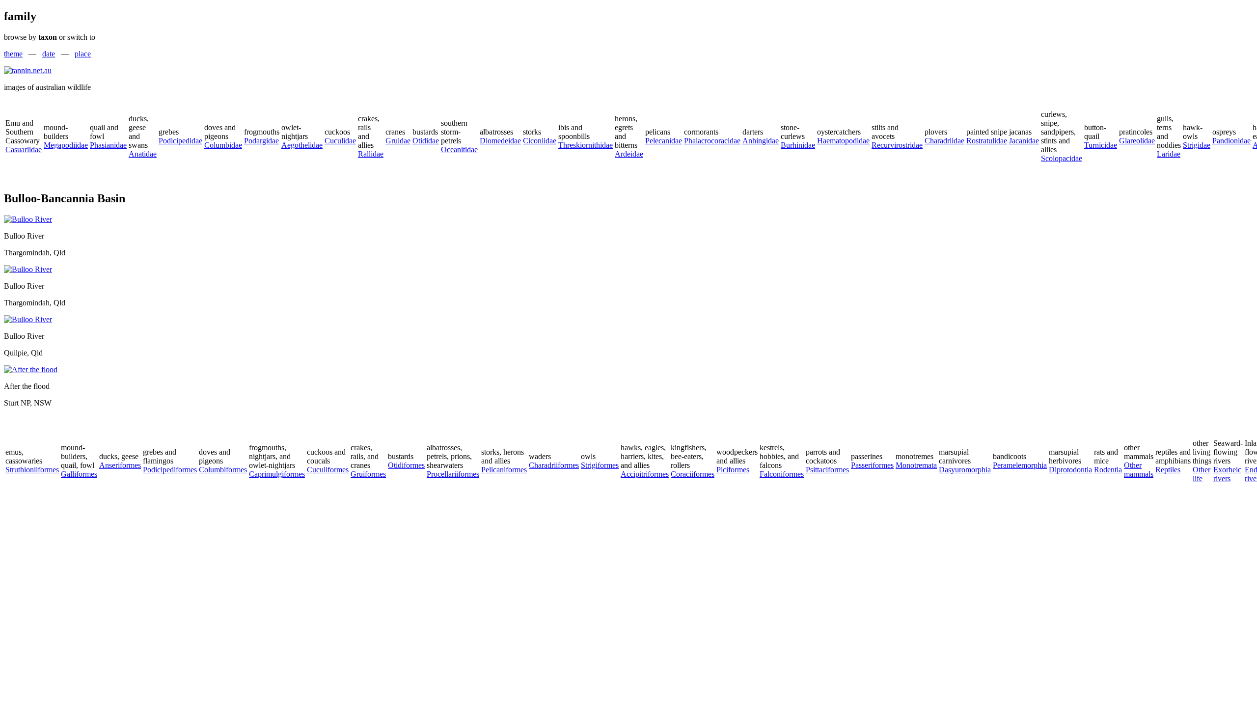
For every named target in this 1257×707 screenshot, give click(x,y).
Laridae (1168, 154)
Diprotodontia (1070, 469)
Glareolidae (1137, 140)
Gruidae (397, 140)
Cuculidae (340, 140)
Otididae (425, 140)
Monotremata (916, 465)
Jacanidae (1024, 140)
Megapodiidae (66, 145)
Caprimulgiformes (277, 474)
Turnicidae (1100, 145)
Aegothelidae (302, 145)
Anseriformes (120, 465)
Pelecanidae (663, 140)
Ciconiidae (539, 140)
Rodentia (1108, 469)
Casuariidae (23, 149)
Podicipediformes (170, 469)
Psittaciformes (827, 469)
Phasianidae (108, 145)
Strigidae (1196, 145)
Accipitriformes (645, 474)
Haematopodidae (843, 140)
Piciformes (732, 469)
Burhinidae (798, 145)
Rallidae (370, 154)
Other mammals (1138, 469)
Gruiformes (368, 474)
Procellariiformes (453, 474)
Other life (1201, 474)
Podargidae (261, 140)
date (48, 54)
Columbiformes (223, 469)
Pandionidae (1231, 140)
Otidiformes (406, 465)
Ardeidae (629, 154)
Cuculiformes (328, 469)
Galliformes (79, 474)
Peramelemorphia (1020, 465)
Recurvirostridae (897, 145)
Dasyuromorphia (965, 469)
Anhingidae (760, 140)
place (83, 54)
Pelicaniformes (504, 469)
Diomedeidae (500, 140)
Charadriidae (944, 140)
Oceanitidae (459, 149)
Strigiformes (600, 465)
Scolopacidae (1061, 158)
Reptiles (1167, 469)
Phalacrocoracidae (712, 140)
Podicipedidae (180, 140)
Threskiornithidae (585, 145)
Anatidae (143, 154)
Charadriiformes (554, 465)
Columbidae (223, 145)
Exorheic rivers (1227, 474)
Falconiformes (782, 474)
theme (13, 54)
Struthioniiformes (32, 469)
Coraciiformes (692, 474)
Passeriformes (872, 465)
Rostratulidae (986, 140)
